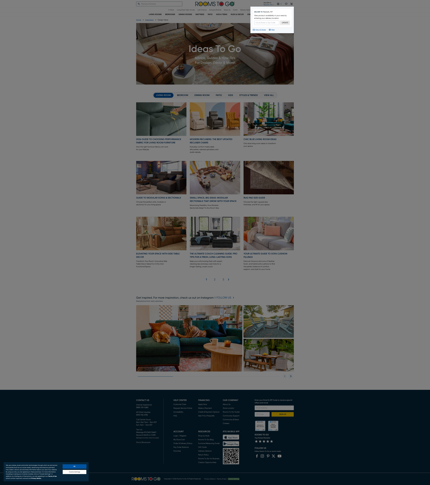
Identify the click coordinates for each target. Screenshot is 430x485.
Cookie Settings (74, 472)
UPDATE (285, 23)
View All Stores (260, 30)
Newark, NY (268, 12)
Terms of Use (52, 476)
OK (74, 466)
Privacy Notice (36, 478)
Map (273, 30)
